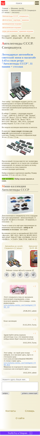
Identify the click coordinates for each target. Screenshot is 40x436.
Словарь (29, 411)
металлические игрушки (11, 27)
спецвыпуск (23, 16)
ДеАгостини (7, 20)
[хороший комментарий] (34, 286)
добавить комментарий (29, 393)
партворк (16, 20)
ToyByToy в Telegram (17, 433)
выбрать (5, 393)
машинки (25, 20)
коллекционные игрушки (12, 24)
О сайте (20, 418)
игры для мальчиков (10, 31)
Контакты (11, 411)
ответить (7, 311)
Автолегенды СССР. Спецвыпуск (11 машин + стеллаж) (19, 11)
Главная (5, 8)
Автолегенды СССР (10, 16)
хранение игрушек (26, 31)
